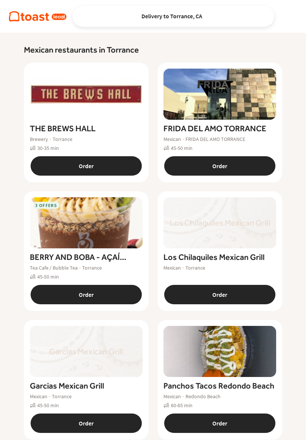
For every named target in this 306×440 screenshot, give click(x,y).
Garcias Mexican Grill (67, 385)
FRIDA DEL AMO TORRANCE (214, 128)
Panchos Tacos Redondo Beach (218, 385)
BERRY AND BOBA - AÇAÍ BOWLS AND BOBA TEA (75, 257)
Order (86, 166)
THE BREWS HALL (63, 128)
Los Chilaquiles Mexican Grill (214, 257)
